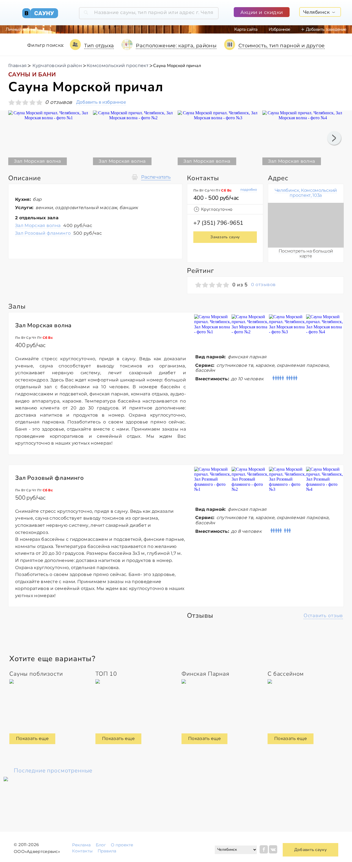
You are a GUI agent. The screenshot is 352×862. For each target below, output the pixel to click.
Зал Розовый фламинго (58, 233)
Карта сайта (246, 29)
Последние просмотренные (53, 770)
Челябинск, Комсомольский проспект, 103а (306, 193)
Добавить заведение (326, 29)
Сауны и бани (32, 74)
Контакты (82, 850)
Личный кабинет (22, 29)
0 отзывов (263, 284)
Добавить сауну (310, 849)
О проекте (122, 844)
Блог (101, 844)
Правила (107, 850)
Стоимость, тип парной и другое (281, 46)
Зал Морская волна (53, 225)
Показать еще (32, 738)
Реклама (81, 844)
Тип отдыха (99, 46)
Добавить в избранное (101, 102)
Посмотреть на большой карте (306, 253)
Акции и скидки (261, 12)
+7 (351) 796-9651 (218, 223)
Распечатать (156, 177)
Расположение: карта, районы (176, 46)
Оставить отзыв (323, 615)
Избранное (279, 29)
